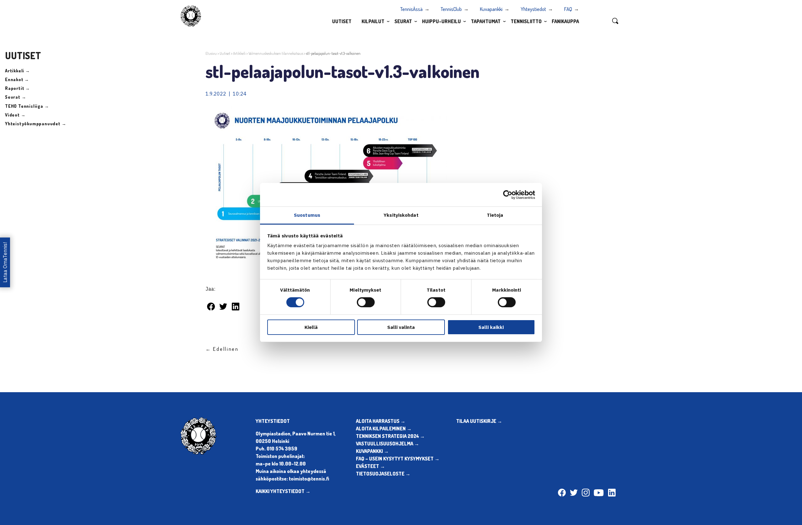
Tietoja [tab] (495, 215)
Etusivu (211, 53)
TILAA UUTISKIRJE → (479, 421)
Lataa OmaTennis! (5, 262)
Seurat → (15, 97)
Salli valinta (401, 327)
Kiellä (311, 327)
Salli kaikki (491, 327)
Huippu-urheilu (441, 21)
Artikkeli (239, 53)
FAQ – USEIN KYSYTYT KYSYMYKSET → (398, 458)
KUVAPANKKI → (372, 451)
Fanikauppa (565, 21)
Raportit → (17, 88)
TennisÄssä (411, 9)
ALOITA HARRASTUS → (380, 421)
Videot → (15, 114)
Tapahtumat (486, 21)
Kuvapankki (491, 9)
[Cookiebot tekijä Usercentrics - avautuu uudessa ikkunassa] (507, 194)
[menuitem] (342, 21)
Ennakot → (17, 79)
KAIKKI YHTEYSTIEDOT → (283, 491)
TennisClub (451, 9)
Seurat (403, 21)
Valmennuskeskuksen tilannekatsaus (275, 53)
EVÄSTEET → (370, 466)
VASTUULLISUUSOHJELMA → (387, 443)
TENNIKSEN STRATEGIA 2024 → (390, 436)
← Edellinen (222, 349)
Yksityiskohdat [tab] (400, 215)
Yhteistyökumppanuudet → (35, 123)
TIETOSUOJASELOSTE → (383, 473)
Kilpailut (373, 21)
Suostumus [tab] (307, 215)
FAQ (568, 9)
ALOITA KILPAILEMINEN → (384, 428)
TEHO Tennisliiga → (27, 106)
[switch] (366, 302)
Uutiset (342, 21)
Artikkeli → (17, 70)
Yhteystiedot (533, 9)
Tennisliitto (526, 21)
